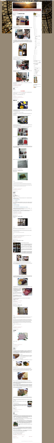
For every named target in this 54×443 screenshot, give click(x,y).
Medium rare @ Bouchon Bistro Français (18, 240)
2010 (34, 55)
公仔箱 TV (16, 97)
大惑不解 (14, 330)
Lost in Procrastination (20, 4)
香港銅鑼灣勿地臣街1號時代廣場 (17, 85)
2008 (34, 57)
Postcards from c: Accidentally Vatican (18, 170)
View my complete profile (38, 14)
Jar (13, 407)
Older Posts (30, 436)
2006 (34, 59)
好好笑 (14, 192)
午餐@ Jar (14, 348)
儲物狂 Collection (16, 189)
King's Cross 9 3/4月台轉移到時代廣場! (19, 13)
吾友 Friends (19, 189)
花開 (14, 413)
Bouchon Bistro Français (15, 298)
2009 (34, 56)
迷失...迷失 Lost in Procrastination (20, 97)
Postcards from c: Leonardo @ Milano (17, 216)
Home (23, 436)
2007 (34, 58)
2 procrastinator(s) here (19, 168)
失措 (14, 88)
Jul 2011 (36, 34)
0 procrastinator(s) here (19, 344)
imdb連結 (21, 93)
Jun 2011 (36, 35)
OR (18, 298)
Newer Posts (15, 436)
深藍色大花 (15, 100)
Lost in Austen (18, 93)
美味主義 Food (16, 301)
